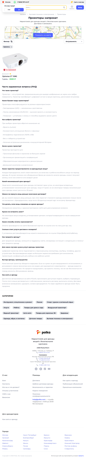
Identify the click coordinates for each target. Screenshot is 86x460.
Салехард (26, 449)
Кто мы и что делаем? (10, 387)
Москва (5, 435)
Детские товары (35, 319)
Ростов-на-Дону (71, 446)
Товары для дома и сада (33, 308)
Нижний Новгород (72, 443)
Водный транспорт (11, 313)
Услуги (6, 308)
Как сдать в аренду (70, 380)
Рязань (5, 449)
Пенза (25, 446)
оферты (81, 456)
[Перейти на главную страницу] (43, 332)
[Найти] (64, 7)
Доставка (36, 380)
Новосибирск (7, 446)
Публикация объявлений (73, 384)
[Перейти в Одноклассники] (40, 369)
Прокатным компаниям (72, 387)
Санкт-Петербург (29, 435)
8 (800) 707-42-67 (44, 352)
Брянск (46, 435)
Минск (25, 443)
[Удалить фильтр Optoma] (11, 46)
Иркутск (47, 438)
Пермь (46, 446)
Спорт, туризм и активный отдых (60, 302)
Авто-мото (27, 313)
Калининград (7, 440)
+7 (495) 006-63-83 (44, 358)
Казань (67, 438)
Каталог (23, 14)
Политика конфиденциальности (41, 395)
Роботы (17, 308)
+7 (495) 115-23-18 (44, 360)
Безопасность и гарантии (43, 387)
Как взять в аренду (10, 419)
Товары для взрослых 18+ (46, 313)
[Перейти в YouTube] (49, 369)
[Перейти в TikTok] (45, 369)
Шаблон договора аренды (43, 384)
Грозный (5, 438)
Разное (39, 302)
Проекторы (61, 14)
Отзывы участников (10, 391)
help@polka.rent (39, 399)
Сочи (46, 449)
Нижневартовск (50, 443)
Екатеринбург (28, 438)
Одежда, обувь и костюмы (14, 319)
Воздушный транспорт (57, 308)
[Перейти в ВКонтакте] (36, 369)
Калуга (25, 440)
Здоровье (64, 313)
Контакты (6, 384)
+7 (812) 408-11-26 (44, 365)
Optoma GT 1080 (9, 76)
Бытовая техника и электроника (41, 14)
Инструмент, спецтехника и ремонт (18, 302)
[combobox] (74, 41)
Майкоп (5, 443)
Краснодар (48, 440)
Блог (4, 380)
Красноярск (69, 440)
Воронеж (68, 435)
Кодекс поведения (40, 391)
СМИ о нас (6, 394)
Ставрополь (69, 449)
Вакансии (6, 397)
